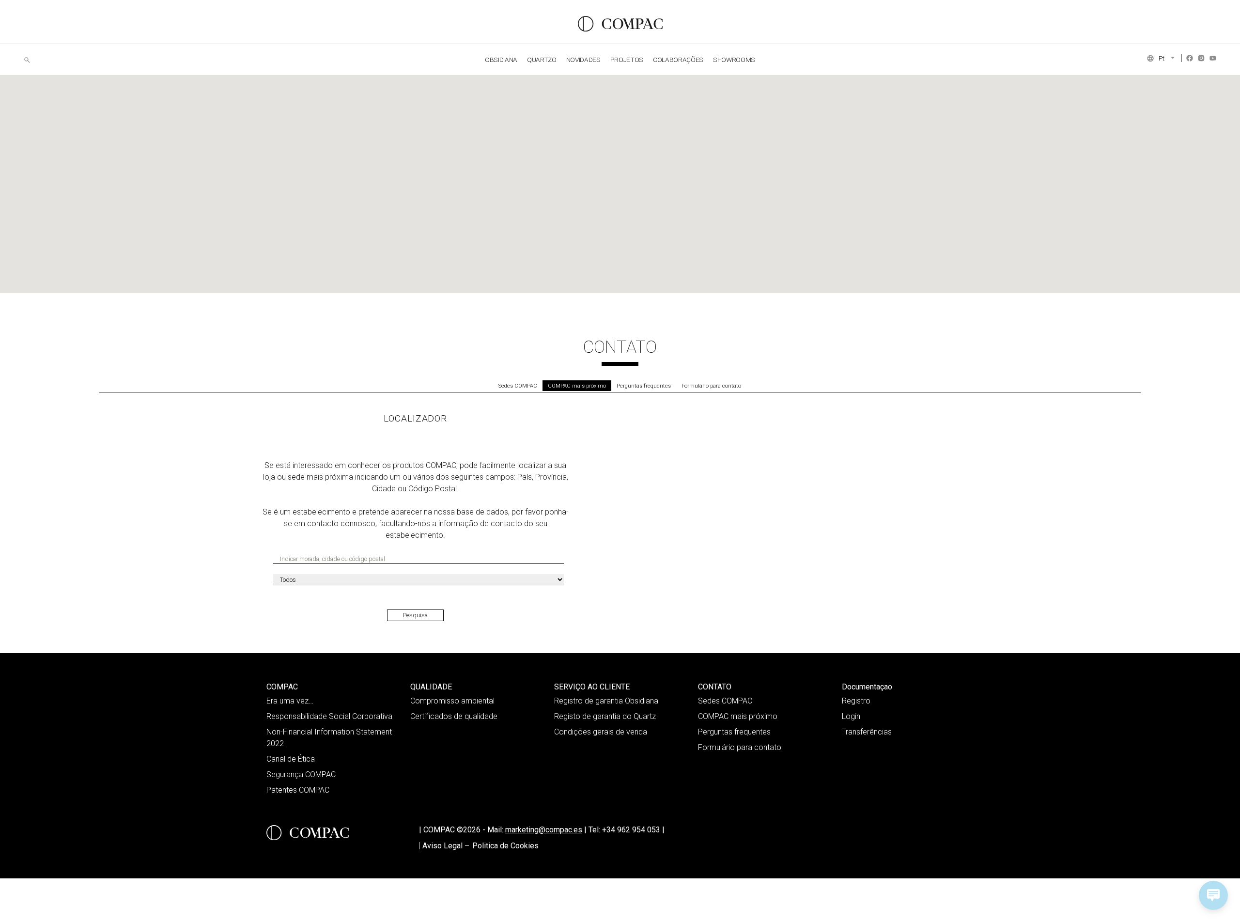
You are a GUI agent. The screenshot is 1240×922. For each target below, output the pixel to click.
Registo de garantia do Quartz (605, 716)
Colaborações (678, 59)
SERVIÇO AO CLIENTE (592, 686)
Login (851, 716)
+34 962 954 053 (633, 829)
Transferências (867, 731)
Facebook (1190, 58)
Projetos (626, 59)
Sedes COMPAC (517, 386)
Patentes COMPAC (297, 790)
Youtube (1213, 58)
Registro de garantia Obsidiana (606, 700)
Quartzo (542, 59)
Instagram (1201, 58)
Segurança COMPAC (301, 774)
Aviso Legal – (445, 845)
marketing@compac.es (543, 829)
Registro (856, 700)
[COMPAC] (620, 24)
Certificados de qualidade (453, 716)
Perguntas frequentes (644, 386)
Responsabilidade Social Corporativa (329, 716)
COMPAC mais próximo (577, 386)
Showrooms (734, 59)
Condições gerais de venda (600, 731)
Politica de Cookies (505, 845)
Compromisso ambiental (452, 700)
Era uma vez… (289, 700)
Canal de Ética (290, 759)
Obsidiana (501, 59)
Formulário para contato (711, 386)
